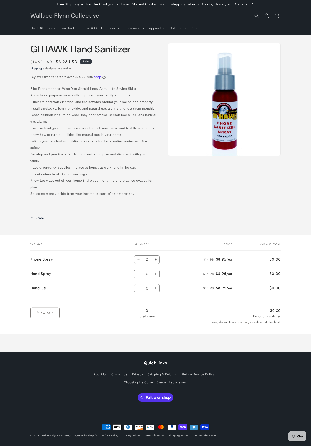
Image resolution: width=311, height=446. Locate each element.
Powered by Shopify (85, 435)
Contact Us (119, 374)
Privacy (137, 374)
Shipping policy (178, 435)
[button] (100, 28)
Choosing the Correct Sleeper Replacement (155, 382)
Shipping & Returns (162, 374)
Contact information (205, 435)
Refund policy (110, 435)
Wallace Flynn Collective (56, 435)
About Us (100, 374)
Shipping (36, 69)
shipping (243, 322)
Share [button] (40, 217)
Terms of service (154, 435)
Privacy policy (131, 435)
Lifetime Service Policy (197, 374)
